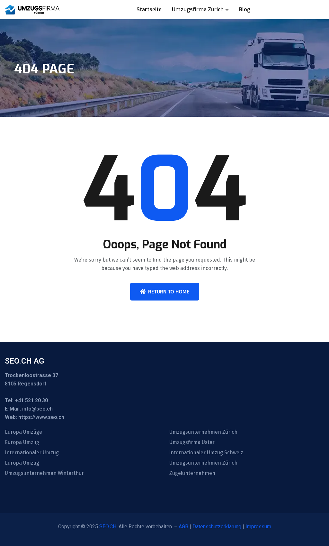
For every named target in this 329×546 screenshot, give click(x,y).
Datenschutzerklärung (216, 526)
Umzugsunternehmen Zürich (203, 432)
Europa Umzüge (23, 432)
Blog (244, 9)
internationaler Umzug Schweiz (206, 452)
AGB (183, 526)
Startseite (149, 9)
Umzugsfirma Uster (192, 442)
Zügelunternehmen (192, 473)
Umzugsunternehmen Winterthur (44, 473)
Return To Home (168, 292)
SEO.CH (107, 526)
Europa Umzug (22, 442)
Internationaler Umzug (32, 452)
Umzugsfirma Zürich (198, 9)
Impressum (258, 526)
